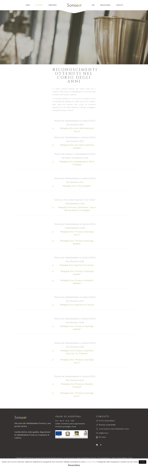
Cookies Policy (79, 463)
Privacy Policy (68, 463)
